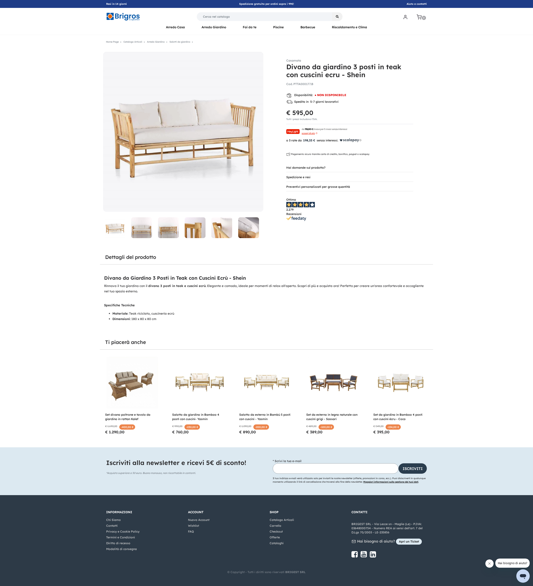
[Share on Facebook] (355, 556)
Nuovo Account (198, 520)
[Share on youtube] (364, 556)
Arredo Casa (175, 27)
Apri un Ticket (409, 541)
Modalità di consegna (121, 549)
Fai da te (250, 27)
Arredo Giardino (214, 27)
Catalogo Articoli (282, 520)
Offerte (275, 537)
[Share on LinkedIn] (373, 556)
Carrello (275, 526)
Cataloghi (277, 543)
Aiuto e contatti (417, 3)
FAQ (191, 531)
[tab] (349, 167)
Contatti (112, 526)
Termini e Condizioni (120, 537)
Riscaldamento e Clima (349, 27)
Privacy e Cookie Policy (122, 531)
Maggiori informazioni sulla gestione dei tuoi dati (390, 481)
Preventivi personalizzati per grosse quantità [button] (318, 187)
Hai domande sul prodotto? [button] (305, 167)
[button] (337, 16)
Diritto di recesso (118, 543)
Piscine (278, 27)
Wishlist (193, 526)
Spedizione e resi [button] (298, 177)
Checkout (276, 531)
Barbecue (307, 27)
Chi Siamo (113, 520)
